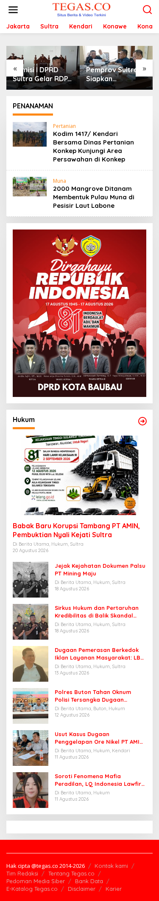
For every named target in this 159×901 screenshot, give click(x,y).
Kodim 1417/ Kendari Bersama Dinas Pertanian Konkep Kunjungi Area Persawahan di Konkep (93, 146)
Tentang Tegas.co (71, 873)
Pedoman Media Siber (35, 881)
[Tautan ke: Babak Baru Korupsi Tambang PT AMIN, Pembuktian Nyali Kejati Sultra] (79, 475)
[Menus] (13, 10)
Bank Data (89, 881)
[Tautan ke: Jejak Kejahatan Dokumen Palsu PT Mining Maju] (30, 579)
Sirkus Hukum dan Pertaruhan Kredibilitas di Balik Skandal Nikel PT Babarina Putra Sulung (99, 611)
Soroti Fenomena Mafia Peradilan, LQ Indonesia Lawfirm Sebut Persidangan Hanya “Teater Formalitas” (100, 780)
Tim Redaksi (22, 873)
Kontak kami (111, 865)
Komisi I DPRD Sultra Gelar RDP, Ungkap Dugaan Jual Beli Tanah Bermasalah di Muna (41, 74)
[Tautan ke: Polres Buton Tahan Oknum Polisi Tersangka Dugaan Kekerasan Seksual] (30, 705)
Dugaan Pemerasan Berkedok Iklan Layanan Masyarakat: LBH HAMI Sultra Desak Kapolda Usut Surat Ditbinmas (100, 653)
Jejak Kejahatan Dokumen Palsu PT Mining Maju (100, 569)
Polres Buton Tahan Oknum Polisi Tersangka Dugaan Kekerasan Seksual (93, 695)
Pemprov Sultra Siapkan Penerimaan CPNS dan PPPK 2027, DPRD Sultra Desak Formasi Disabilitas (115, 74)
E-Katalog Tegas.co (32, 888)
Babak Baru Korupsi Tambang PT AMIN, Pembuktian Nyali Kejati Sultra (76, 530)
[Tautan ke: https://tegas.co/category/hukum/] (142, 421)
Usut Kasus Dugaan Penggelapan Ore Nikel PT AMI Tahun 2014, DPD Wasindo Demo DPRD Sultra (99, 738)
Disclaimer (81, 888)
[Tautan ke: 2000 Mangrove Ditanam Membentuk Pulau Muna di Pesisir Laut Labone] (30, 186)
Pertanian (64, 126)
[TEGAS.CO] (81, 9)
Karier (114, 888)
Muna (59, 180)
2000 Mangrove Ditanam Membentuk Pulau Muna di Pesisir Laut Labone (93, 197)
